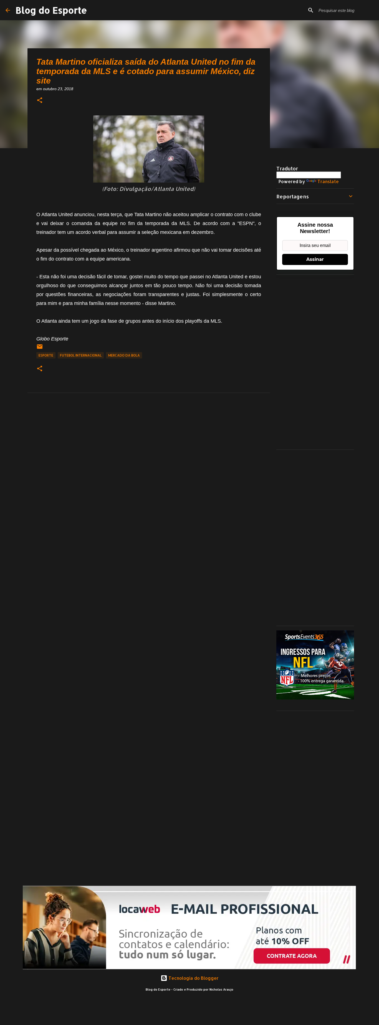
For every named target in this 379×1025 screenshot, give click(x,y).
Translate (328, 181)
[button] (39, 100)
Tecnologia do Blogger (193, 978)
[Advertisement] (315, 362)
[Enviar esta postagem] (39, 349)
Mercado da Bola (124, 355)
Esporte (46, 355)
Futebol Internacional (81, 355)
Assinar (315, 259)
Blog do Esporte (51, 10)
